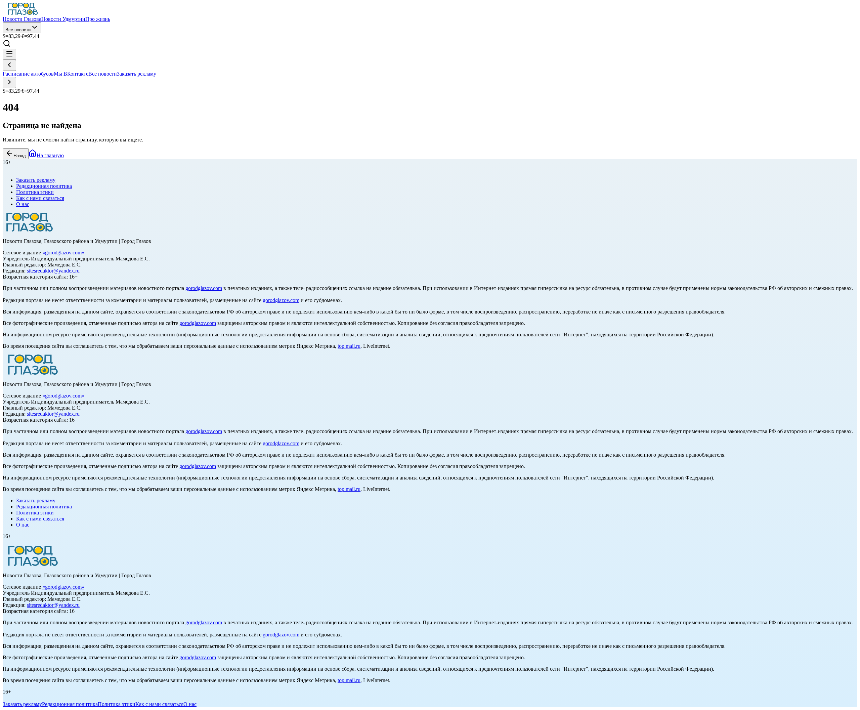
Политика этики (35, 192)
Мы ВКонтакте (71, 74)
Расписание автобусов (28, 74)
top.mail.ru (349, 346)
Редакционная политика (44, 186)
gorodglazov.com (63, 252)
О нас (22, 204)
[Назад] (9, 65)
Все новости (18, 29)
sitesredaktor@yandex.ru (53, 271)
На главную (50, 155)
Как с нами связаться (40, 198)
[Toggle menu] (9, 54)
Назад (19, 155)
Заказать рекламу (136, 74)
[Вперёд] (9, 82)
